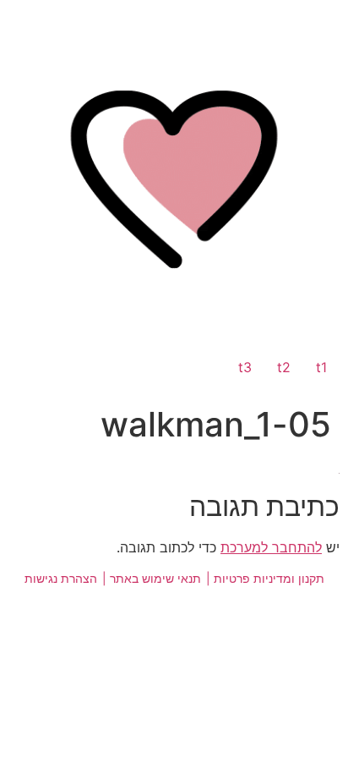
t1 (321, 367)
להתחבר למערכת (271, 547)
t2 (284, 367)
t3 (245, 367)
